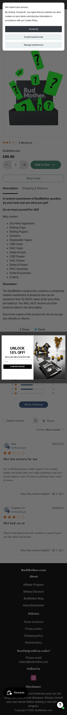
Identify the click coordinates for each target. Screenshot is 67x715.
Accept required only (33, 37)
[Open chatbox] (60, 705)
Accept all (33, 29)
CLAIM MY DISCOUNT (17, 366)
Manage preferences (33, 45)
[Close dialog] (63, 337)
